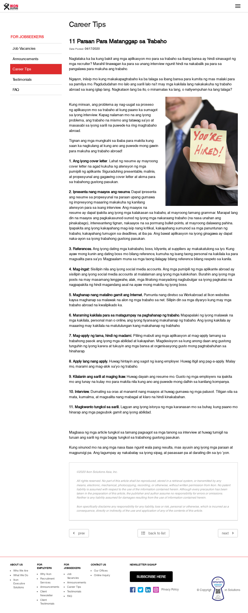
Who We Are (20, 570)
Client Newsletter (46, 593)
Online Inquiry (102, 575)
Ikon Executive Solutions (19, 583)
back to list (156, 533)
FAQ (16, 89)
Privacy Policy (170, 589)
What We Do (20, 575)
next (226, 533)
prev (81, 533)
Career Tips (22, 69)
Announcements (26, 58)
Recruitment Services (47, 580)
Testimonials (22, 79)
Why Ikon (45, 574)
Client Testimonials (47, 601)
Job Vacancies (24, 48)
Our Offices (101, 570)
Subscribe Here (151, 576)
